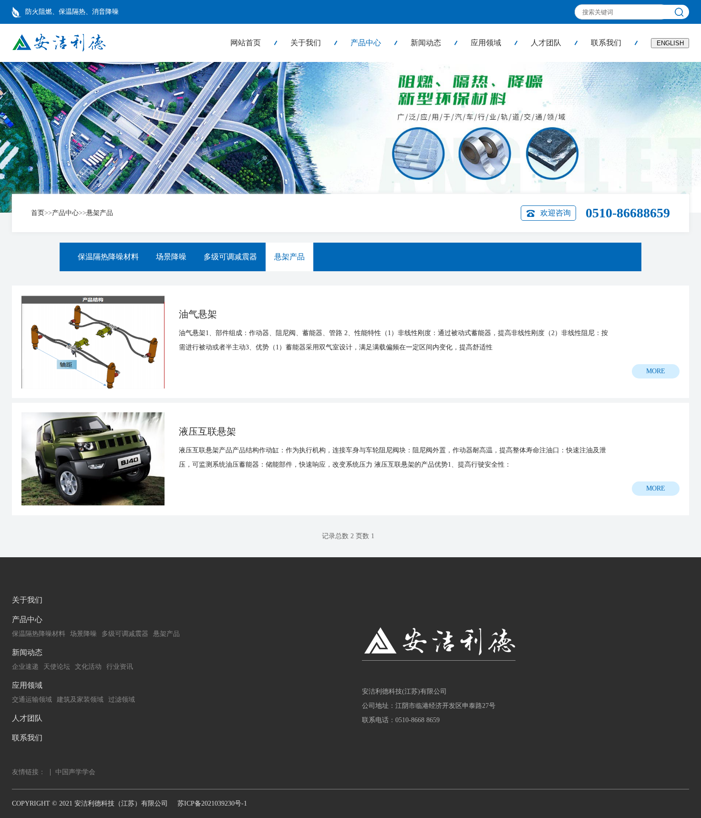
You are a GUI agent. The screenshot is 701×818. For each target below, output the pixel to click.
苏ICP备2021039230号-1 (212, 803)
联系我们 (606, 43)
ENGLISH (670, 43)
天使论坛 (56, 666)
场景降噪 (171, 257)
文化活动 (88, 666)
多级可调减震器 (230, 257)
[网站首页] (59, 49)
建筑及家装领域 (80, 699)
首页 (37, 212)
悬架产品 (99, 212)
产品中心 (365, 43)
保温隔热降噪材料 (108, 257)
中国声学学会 (75, 772)
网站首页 (245, 43)
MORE (655, 371)
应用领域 (486, 43)
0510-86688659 (628, 212)
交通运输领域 (32, 699)
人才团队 (546, 43)
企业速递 (25, 666)
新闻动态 (426, 43)
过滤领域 (121, 699)
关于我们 (305, 43)
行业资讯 (119, 666)
